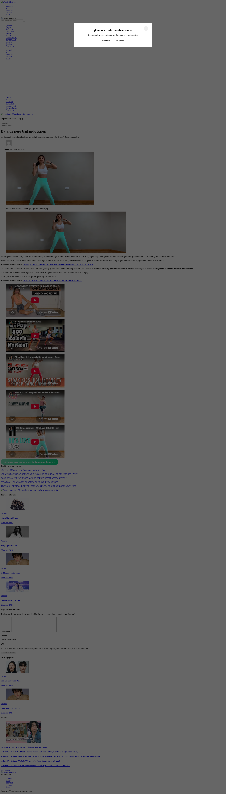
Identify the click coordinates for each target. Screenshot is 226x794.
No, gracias (120, 41)
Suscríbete (106, 41)
